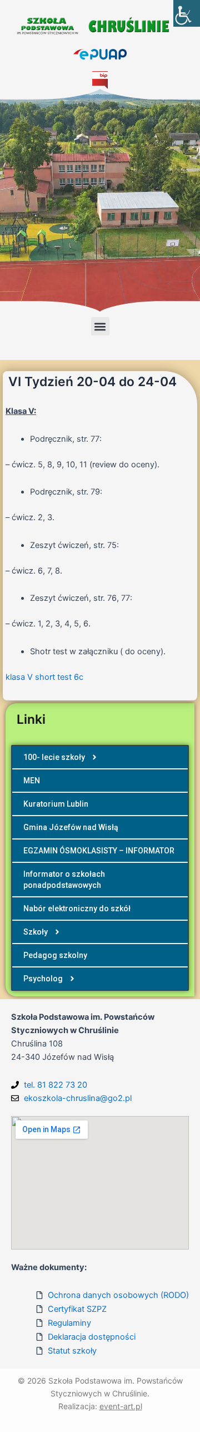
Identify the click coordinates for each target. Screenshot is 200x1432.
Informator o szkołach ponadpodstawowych (64, 880)
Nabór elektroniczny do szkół (77, 908)
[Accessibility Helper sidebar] (186, 13)
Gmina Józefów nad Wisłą (70, 827)
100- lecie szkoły (54, 757)
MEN (31, 780)
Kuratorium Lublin (55, 803)
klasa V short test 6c (44, 677)
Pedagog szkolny (55, 955)
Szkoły (35, 931)
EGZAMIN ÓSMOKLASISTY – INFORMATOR (98, 850)
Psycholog (43, 978)
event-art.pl (120, 1406)
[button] (100, 326)
